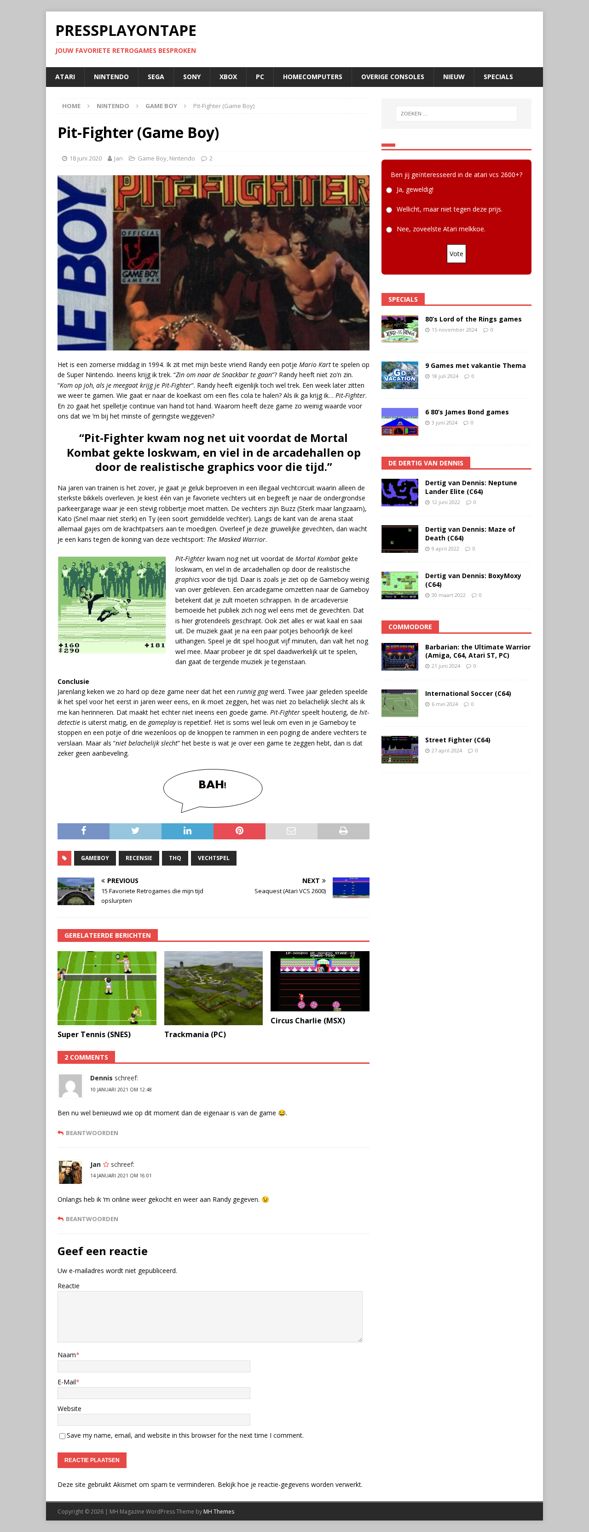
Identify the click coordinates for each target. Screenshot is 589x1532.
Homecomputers (312, 76)
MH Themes (218, 1511)
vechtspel (214, 858)
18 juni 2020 (85, 158)
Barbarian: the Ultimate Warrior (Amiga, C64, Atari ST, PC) (478, 651)
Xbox (228, 76)
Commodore (410, 626)
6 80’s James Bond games (467, 411)
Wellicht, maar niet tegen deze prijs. (449, 209)
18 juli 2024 (445, 376)
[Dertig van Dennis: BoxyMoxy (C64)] (399, 585)
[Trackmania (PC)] (213, 988)
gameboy (95, 858)
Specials (498, 76)
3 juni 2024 (444, 422)
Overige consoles (392, 76)
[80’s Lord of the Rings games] (399, 329)
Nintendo (111, 76)
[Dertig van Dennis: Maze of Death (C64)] (399, 539)
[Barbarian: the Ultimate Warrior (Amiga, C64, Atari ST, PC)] (399, 657)
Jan (118, 158)
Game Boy (152, 158)
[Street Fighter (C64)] (399, 749)
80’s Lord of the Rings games (473, 319)
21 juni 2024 (446, 665)
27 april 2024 (447, 750)
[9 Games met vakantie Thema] (399, 375)
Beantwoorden (92, 1133)
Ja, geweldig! (415, 189)
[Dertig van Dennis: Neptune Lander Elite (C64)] (399, 492)
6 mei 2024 (445, 703)
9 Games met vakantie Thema (475, 365)
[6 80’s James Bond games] (399, 422)
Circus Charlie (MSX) (308, 1021)
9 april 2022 (445, 548)
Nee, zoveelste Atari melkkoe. (441, 228)
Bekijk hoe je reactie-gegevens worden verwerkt (289, 1484)
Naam (67, 1354)
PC (260, 76)
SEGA (156, 76)
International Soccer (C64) (468, 693)
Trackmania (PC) (195, 1034)
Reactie (69, 1285)
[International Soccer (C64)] (399, 703)
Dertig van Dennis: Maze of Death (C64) (470, 533)
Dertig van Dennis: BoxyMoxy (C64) (473, 579)
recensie (139, 858)
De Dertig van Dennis (425, 463)
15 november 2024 (454, 329)
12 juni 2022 (446, 502)
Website (69, 1408)
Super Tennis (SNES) (94, 1034)
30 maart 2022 (449, 594)
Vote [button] (456, 253)
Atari (65, 76)
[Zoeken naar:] (456, 113)
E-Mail (67, 1381)
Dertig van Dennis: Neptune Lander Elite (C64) (471, 486)
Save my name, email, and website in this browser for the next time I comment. (185, 1435)
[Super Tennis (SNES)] (107, 988)
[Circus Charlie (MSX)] (320, 981)
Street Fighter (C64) (458, 739)
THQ (175, 858)
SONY (192, 76)
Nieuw (454, 76)
